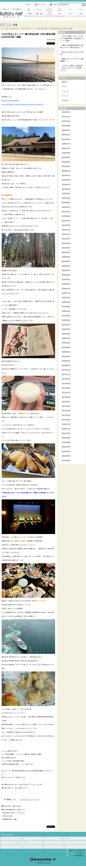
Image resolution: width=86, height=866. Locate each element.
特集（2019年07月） (13, 28)
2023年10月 (66, 175)
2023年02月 (66, 203)
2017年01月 (66, 420)
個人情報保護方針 (79, 855)
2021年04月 (66, 243)
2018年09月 (66, 343)
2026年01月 (66, 112)
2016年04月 (66, 460)
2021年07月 (66, 239)
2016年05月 (66, 456)
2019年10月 (66, 297)
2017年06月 (66, 397)
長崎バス (65, 82)
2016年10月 (66, 433)
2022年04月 (66, 221)
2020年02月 (66, 284)
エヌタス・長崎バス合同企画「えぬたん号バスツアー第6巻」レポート (71, 68)
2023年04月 (66, 198)
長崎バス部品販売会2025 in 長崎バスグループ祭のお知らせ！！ (72, 46)
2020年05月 (66, 270)
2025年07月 (66, 130)
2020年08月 (66, 257)
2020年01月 (66, 289)
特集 (64, 846)
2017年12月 (66, 370)
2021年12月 (66, 230)
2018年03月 (66, 361)
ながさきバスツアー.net (29, 799)
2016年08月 (66, 442)
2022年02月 (66, 225)
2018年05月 (66, 352)
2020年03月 (66, 279)
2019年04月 (66, 325)
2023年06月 (66, 189)
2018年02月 (66, 365)
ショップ (65, 91)
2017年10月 (66, 379)
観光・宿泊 (65, 838)
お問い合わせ (80, 853)
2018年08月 (66, 347)
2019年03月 (66, 329)
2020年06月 (66, 266)
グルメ (64, 86)
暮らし (65, 842)
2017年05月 (66, 402)
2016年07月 (66, 447)
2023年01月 (66, 207)
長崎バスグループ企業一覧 (76, 850)
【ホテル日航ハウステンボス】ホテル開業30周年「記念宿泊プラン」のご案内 (72, 38)
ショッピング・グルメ (21, 842)
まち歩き (65, 100)
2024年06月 (66, 157)
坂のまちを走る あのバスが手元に (72, 53)
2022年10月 (66, 212)
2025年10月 (66, 121)
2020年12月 (66, 252)
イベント (65, 96)
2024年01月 (66, 171)
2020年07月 (66, 261)
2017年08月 (66, 388)
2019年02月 (66, 334)
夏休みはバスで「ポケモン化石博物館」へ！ (72, 60)
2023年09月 (66, 180)
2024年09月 (66, 153)
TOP (2, 28)
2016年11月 (66, 429)
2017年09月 (66, 384)
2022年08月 (66, 216)
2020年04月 (66, 275)
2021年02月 (66, 248)
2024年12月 (66, 144)
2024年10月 (66, 148)
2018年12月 (66, 338)
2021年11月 (66, 234)
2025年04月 (66, 139)
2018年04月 (66, 356)
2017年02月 (66, 415)
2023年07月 (66, 184)
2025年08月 (66, 126)
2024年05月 (66, 162)
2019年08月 (66, 307)
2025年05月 (66, 135)
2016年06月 (66, 451)
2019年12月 (66, 293)
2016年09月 (66, 438)
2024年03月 (66, 166)
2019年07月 (66, 311)
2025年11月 (66, 117)
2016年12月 (66, 424)
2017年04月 (66, 406)
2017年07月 (66, 393)
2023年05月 (66, 193)
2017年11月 (66, 374)
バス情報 (21, 838)
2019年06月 (66, 316)
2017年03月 (66, 411)
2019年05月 (66, 320)
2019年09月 (66, 302)
